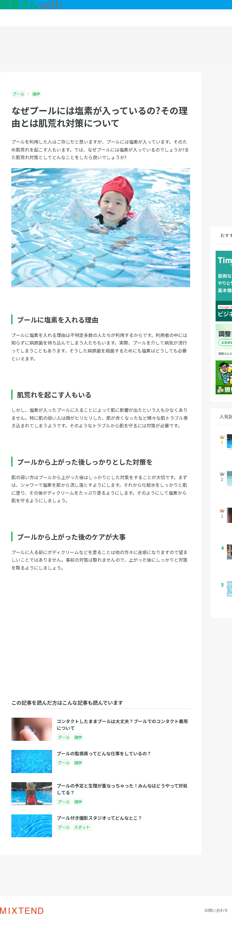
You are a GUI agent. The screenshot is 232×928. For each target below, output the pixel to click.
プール (18, 94)
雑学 (36, 94)
